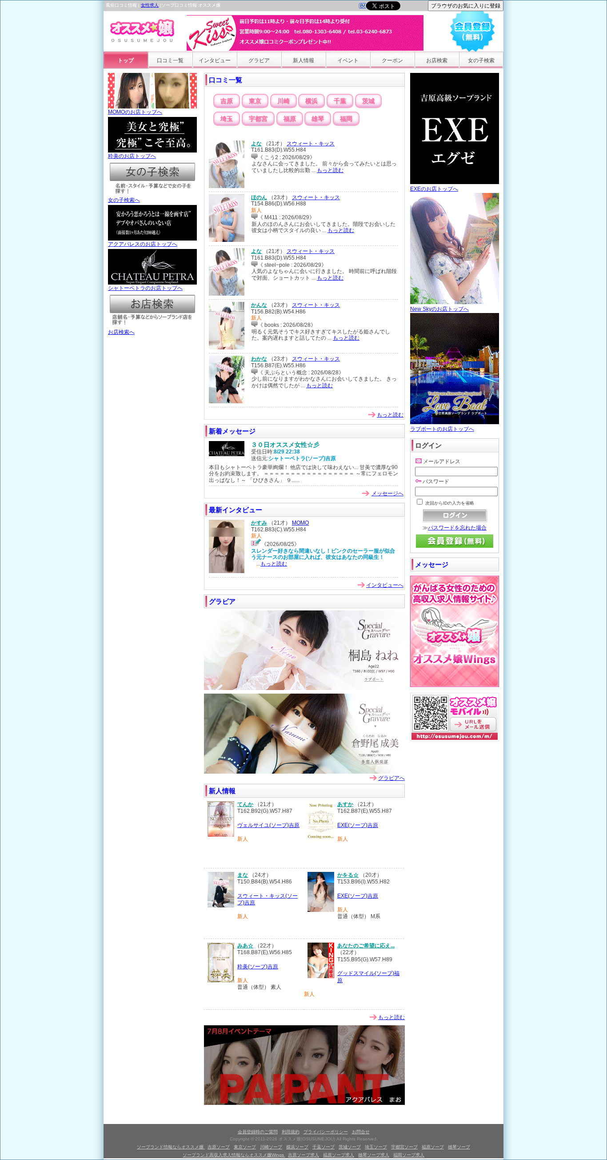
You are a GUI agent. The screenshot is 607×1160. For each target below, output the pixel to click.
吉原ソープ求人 (303, 1154)
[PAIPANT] (304, 1103)
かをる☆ (348, 875)
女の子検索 (481, 60)
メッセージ (431, 564)
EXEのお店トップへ (434, 189)
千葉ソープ (323, 1146)
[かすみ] (226, 571)
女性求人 (150, 5)
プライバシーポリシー (326, 1131)
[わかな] (226, 401)
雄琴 (317, 118)
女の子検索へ (124, 200)
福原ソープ (433, 1146)
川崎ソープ (271, 1146)
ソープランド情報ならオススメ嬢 (171, 1146)
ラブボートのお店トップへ (442, 429)
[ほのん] (226, 240)
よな (256, 143)
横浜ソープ (297, 1146)
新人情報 (303, 60)
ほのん (259, 197)
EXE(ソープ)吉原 (357, 825)
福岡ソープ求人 (408, 1154)
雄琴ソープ (459, 1146)
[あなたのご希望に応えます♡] (320, 976)
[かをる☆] (320, 910)
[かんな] (226, 348)
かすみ (259, 523)
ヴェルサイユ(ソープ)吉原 (268, 825)
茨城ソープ (350, 1146)
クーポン (392, 60)
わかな (259, 359)
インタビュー (215, 60)
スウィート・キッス (311, 143)
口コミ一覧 (170, 60)
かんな (259, 305)
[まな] (221, 906)
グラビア (259, 60)
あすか (345, 804)
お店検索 (436, 60)
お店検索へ (121, 332)
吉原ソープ (219, 1146)
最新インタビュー (235, 510)
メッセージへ (387, 493)
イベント (348, 60)
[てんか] (221, 835)
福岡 (346, 118)
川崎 (283, 100)
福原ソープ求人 (338, 1154)
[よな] (226, 186)
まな (242, 875)
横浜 (311, 100)
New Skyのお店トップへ (439, 309)
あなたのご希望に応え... (366, 946)
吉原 (226, 100)
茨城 (368, 100)
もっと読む (330, 170)
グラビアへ (391, 778)
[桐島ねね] (304, 688)
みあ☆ (245, 946)
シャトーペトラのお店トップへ (145, 288)
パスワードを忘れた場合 (457, 528)
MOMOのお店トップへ (135, 112)
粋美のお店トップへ (132, 156)
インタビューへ (384, 585)
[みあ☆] (221, 981)
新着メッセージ (232, 431)
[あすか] (320, 839)
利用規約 (291, 1131)
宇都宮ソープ (404, 1146)
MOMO (300, 523)
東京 (255, 100)
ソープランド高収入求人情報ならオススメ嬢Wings (234, 1154)
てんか (245, 804)
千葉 (340, 100)
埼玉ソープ (376, 1146)
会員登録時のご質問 (258, 1131)
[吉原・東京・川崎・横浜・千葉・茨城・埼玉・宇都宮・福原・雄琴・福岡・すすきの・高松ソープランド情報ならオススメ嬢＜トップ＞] (362, 7)
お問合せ (361, 1131)
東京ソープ (245, 1146)
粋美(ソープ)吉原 (257, 966)
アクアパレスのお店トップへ (142, 244)
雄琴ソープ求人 (373, 1154)
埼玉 (226, 118)
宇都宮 (258, 118)
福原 (290, 118)
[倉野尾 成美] (304, 772)
